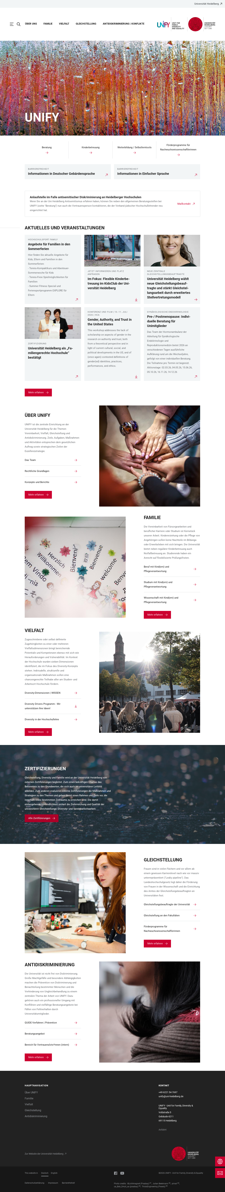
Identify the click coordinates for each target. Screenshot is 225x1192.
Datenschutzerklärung (34, 1183)
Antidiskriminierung (36, 1116)
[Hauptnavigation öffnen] (13, 24)
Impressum (53, 1183)
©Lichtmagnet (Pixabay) (138, 1183)
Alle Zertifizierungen (39, 818)
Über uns (31, 23)
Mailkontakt (184, 203)
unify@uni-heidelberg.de (171, 1096)
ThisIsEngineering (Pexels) (153, 1186)
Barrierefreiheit (68, 1183)
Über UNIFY (31, 1092)
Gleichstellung (86, 23)
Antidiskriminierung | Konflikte (123, 23)
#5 (167, 1186)
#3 (178, 1183)
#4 (140, 1186)
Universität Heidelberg (206, 3)
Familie (47, 23)
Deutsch (44, 1173)
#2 (169, 1183)
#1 (150, 1183)
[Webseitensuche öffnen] (20, 24)
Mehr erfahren (36, 392)
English (54, 1173)
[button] (45, 1085)
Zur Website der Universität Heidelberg (44, 1153)
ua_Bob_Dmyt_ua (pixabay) (126, 1186)
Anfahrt (163, 1129)
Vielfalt (64, 23)
